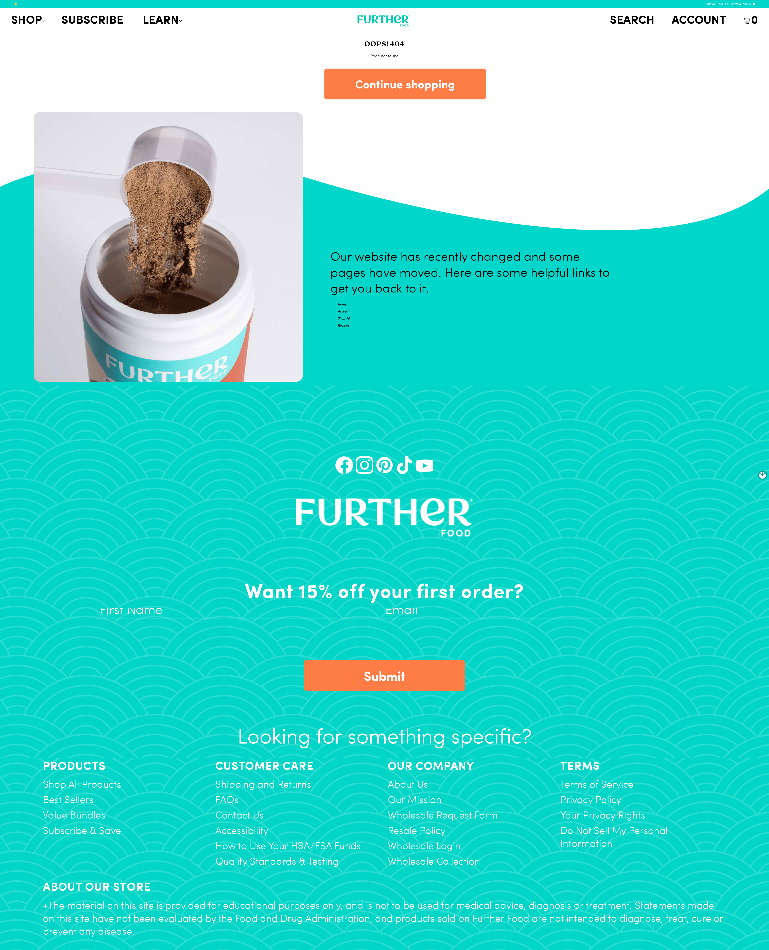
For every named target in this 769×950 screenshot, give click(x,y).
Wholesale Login (424, 847)
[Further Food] (383, 21)
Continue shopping (405, 84)
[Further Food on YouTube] (425, 465)
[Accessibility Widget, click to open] (762, 475)
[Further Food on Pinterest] (384, 465)
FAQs (227, 800)
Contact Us (239, 816)
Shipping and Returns (263, 785)
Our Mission (415, 800)
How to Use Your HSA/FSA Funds (288, 847)
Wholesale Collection (434, 862)
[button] (28, 21)
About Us (408, 785)
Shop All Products (82, 785)
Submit (385, 675)
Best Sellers (68, 800)
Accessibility (241, 831)
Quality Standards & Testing (277, 862)
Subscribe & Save (82, 831)
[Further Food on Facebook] (344, 465)
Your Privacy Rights (602, 816)
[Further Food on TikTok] (405, 465)
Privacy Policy (590, 800)
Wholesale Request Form (443, 816)
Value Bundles (74, 816)
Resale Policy (417, 831)
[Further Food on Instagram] (364, 465)
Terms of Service (596, 785)
